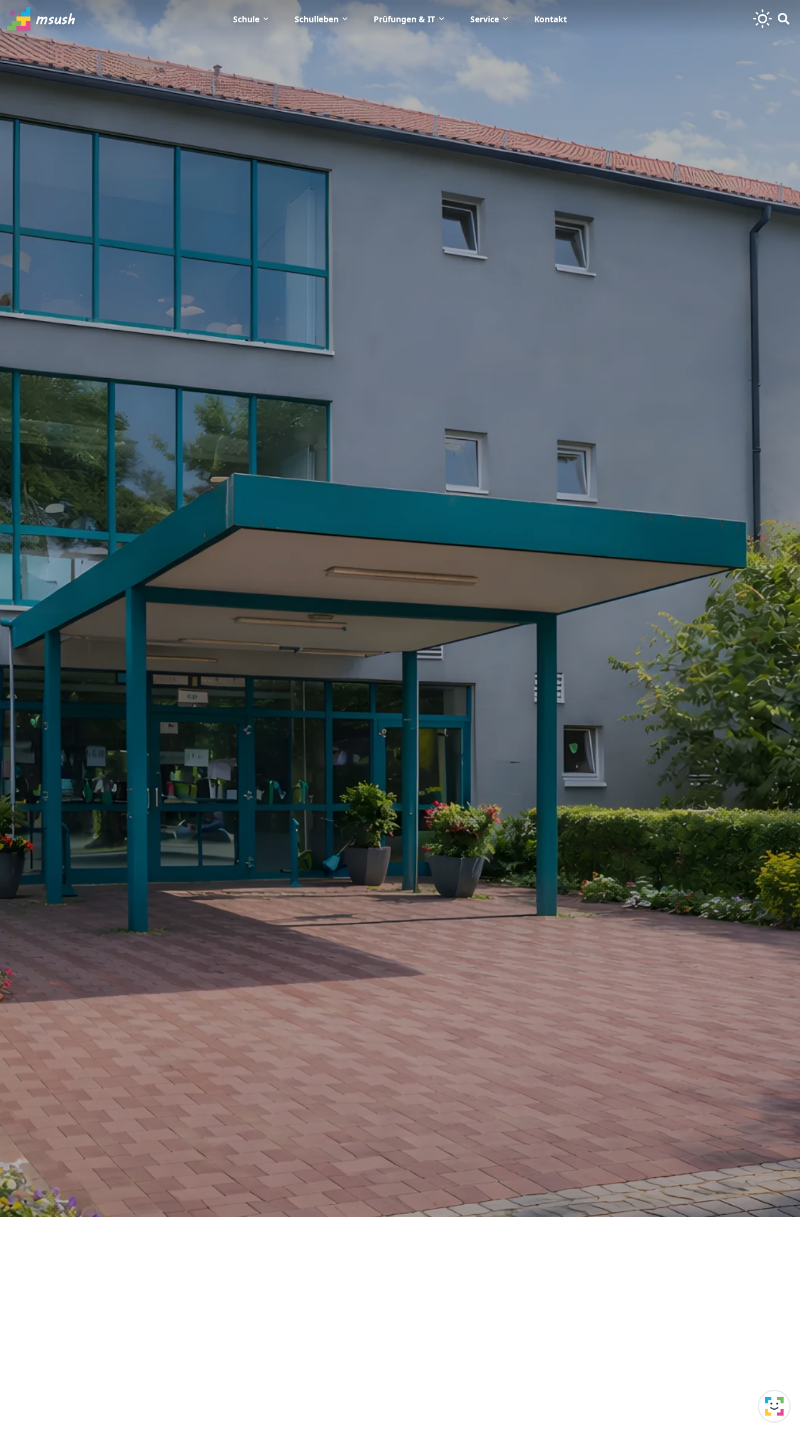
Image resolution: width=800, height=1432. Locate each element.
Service (484, 19)
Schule (246, 19)
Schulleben (317, 19)
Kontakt (550, 19)
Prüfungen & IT (404, 19)
